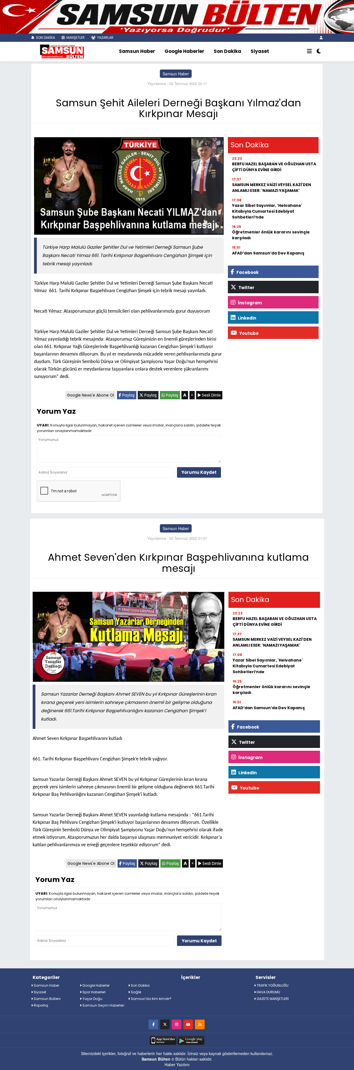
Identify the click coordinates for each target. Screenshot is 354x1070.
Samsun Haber (137, 51)
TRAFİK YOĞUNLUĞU (272, 985)
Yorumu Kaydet (199, 472)
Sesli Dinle (211, 395)
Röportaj (40, 1005)
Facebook (247, 272)
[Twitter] (165, 1024)
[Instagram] (176, 1024)
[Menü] (309, 51)
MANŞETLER (75, 37)
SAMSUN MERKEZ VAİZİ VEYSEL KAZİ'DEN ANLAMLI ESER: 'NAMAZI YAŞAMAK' (271, 187)
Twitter (246, 287)
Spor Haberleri (94, 992)
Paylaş (128, 395)
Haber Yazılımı (177, 1064)
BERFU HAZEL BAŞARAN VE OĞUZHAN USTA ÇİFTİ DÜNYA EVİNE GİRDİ (274, 167)
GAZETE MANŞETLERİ (272, 998)
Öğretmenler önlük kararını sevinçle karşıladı (271, 235)
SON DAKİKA (45, 37)
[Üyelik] (321, 37)
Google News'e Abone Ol (90, 395)
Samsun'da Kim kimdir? (150, 998)
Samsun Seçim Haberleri (103, 1005)
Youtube (248, 333)
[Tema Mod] (319, 51)
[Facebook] (153, 1024)
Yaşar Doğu (92, 998)
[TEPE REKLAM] (177, 16)
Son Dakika (227, 51)
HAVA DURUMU (268, 992)
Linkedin (246, 318)
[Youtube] (188, 1024)
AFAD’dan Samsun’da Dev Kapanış (268, 253)
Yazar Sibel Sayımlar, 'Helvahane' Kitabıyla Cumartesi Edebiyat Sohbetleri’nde (267, 211)
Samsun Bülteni (47, 998)
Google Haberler (184, 51)
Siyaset (260, 51)
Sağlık (135, 992)
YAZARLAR (104, 37)
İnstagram (249, 303)
